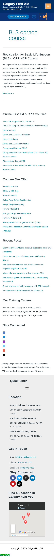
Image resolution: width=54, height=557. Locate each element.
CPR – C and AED (10, 139)
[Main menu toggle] (48, 6)
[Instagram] (4, 341)
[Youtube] (4, 350)
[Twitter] (4, 346)
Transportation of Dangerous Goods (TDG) (21, 222)
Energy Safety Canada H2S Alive (17, 213)
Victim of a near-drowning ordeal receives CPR (23, 273)
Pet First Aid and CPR (12, 218)
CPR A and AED (9, 130)
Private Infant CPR (11, 209)
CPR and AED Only (10, 191)
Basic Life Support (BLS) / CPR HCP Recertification (25, 126)
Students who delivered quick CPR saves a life (23, 290)
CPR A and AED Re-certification (16, 135)
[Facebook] (4, 332)
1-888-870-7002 (27, 468)
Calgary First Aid (16, 4)
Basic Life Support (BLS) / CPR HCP (18, 121)
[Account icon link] (34, 17)
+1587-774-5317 (24, 462)
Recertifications (10, 195)
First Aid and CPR (10, 186)
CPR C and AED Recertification (16, 144)
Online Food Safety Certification (17, 200)
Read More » (8, 93)
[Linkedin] (4, 337)
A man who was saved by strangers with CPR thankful (26, 286)
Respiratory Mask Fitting (13, 204)
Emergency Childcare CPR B (15, 148)
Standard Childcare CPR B (14, 161)
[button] (18, 17)
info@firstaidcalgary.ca (25, 457)
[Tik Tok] (4, 355)
